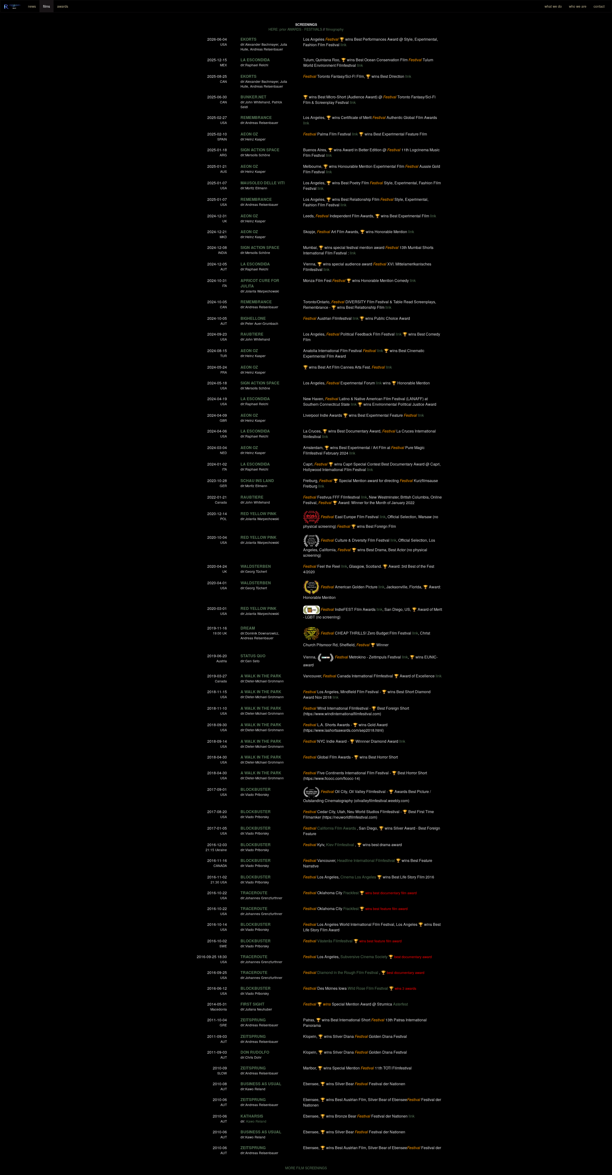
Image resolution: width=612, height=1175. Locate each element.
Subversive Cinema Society (364, 956)
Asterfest (400, 1004)
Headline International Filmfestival (366, 860)
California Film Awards (336, 828)
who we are (577, 6)
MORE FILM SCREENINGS (306, 1167)
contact (599, 6)
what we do (553, 6)
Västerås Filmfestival (335, 941)
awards (62, 6)
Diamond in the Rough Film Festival (347, 972)
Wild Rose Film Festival (368, 988)
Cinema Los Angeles (358, 877)
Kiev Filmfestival (340, 844)
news (32, 6)
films (46, 6)
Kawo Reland (256, 1121)
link (343, 44)
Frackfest (351, 892)
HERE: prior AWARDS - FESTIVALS (295, 29)
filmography (335, 29)
